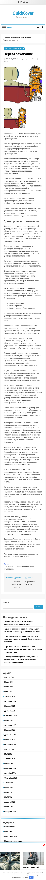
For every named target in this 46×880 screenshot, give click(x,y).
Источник (7, 564)
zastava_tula (11, 59)
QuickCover (23, 13)
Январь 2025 (9, 730)
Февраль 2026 (10, 701)
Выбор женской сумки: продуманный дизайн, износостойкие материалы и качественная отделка (21, 659)
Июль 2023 (8, 787)
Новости (8, 831)
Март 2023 (8, 807)
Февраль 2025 (10, 725)
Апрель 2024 (9, 759)
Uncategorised (9, 826)
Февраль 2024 (10, 768)
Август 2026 (9, 677)
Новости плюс (10, 836)
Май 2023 (8, 797)
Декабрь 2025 (10, 711)
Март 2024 (8, 763)
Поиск (6, 602)
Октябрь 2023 (10, 773)
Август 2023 (9, 782)
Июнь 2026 (8, 687)
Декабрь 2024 (10, 735)
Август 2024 (9, 749)
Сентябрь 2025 (10, 715)
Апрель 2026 (9, 696)
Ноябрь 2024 (9, 739)
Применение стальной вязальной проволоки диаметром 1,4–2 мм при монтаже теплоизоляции (23, 649)
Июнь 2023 (8, 792)
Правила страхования (14, 49)
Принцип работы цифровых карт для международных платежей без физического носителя (23, 639)
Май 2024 (8, 754)
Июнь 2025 (8, 720)
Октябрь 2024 (10, 744)
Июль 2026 (8, 682)
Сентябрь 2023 (10, 778)
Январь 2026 (9, 706)
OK (31, 877)
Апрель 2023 (9, 802)
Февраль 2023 (10, 811)
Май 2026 (8, 691)
